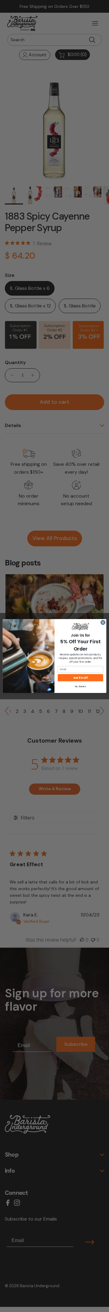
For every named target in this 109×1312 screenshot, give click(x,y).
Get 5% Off (80, 677)
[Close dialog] (103, 622)
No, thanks (80, 686)
